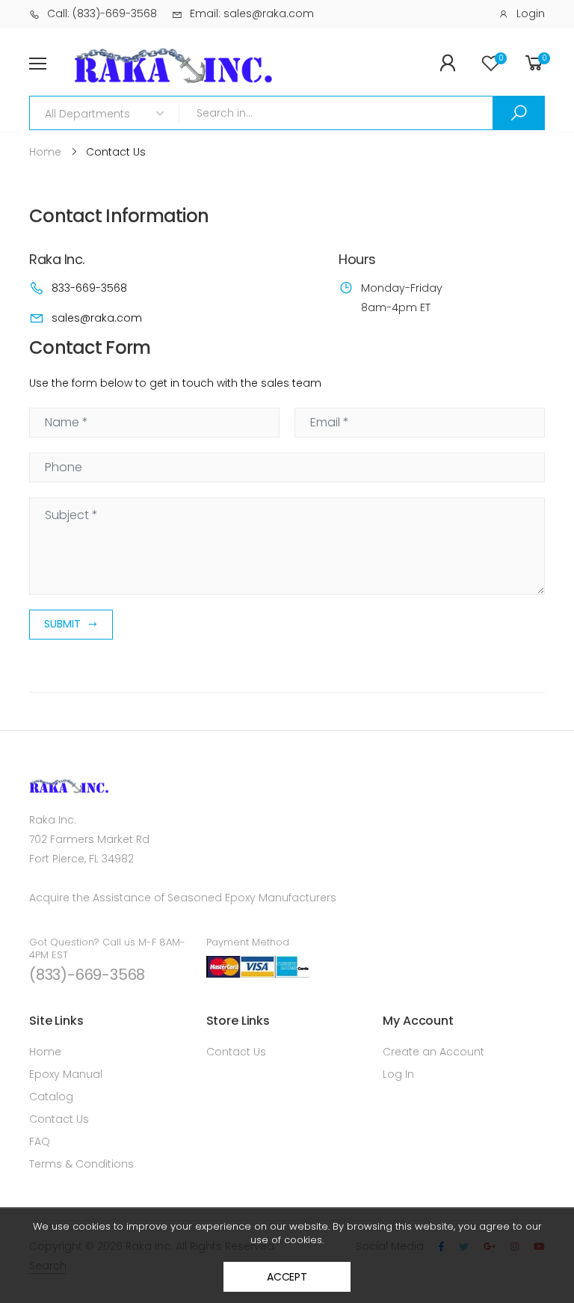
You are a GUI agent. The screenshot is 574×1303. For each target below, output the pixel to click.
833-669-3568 (89, 287)
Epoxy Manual (65, 1074)
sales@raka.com (97, 317)
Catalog (51, 1096)
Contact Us (59, 1119)
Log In (398, 1074)
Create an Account (433, 1051)
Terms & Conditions (81, 1163)
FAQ (39, 1141)
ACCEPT (287, 1276)
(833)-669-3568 (87, 974)
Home (45, 1051)
